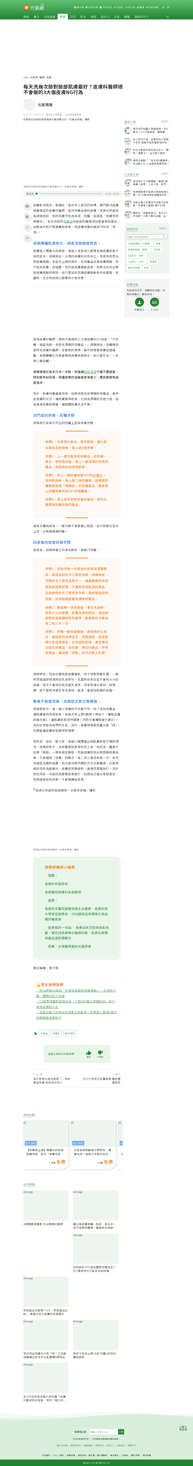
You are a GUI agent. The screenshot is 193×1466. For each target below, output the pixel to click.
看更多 (165, 121)
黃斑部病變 (134, 267)
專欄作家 (132, 1445)
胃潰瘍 (153, 261)
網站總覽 (147, 1455)
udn (25, 77)
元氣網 (34, 77)
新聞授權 (71, 1455)
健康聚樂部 (75, 1445)
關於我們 (135, 1455)
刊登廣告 (46, 1455)
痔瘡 (158, 243)
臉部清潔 (90, 372)
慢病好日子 (141, 17)
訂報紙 (125, 1455)
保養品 (68, 221)
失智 (117, 17)
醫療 (63, 17)
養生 (36, 17)
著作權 (92, 1455)
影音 (83, 17)
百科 (73, 17)
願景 (141, 7)
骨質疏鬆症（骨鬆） (139, 249)
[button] (167, 16)
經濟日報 (93, 7)
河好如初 (107, 7)
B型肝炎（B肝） (137, 255)
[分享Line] (27, 217)
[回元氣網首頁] (37, 7)
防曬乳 (98, 475)
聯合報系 (114, 1455)
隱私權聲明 (102, 1455)
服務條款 (82, 1455)
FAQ (55, 1455)
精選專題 (88, 1445)
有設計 (120, 7)
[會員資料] (163, 7)
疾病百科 (99, 1445)
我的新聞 (153, 7)
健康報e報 (80, 1431)
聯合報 (80, 7)
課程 (93, 17)
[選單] (168, 7)
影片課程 (31, 1143)
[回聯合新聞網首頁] (26, 8)
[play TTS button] (36, 193)
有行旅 (131, 7)
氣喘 (146, 267)
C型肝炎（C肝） (137, 261)
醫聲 (127, 17)
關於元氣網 (62, 1445)
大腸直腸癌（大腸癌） (140, 243)
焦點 (26, 17)
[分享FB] (27, 206)
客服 (61, 1455)
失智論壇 (49, 17)
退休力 (105, 17)
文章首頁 (120, 1445)
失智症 (157, 249)
